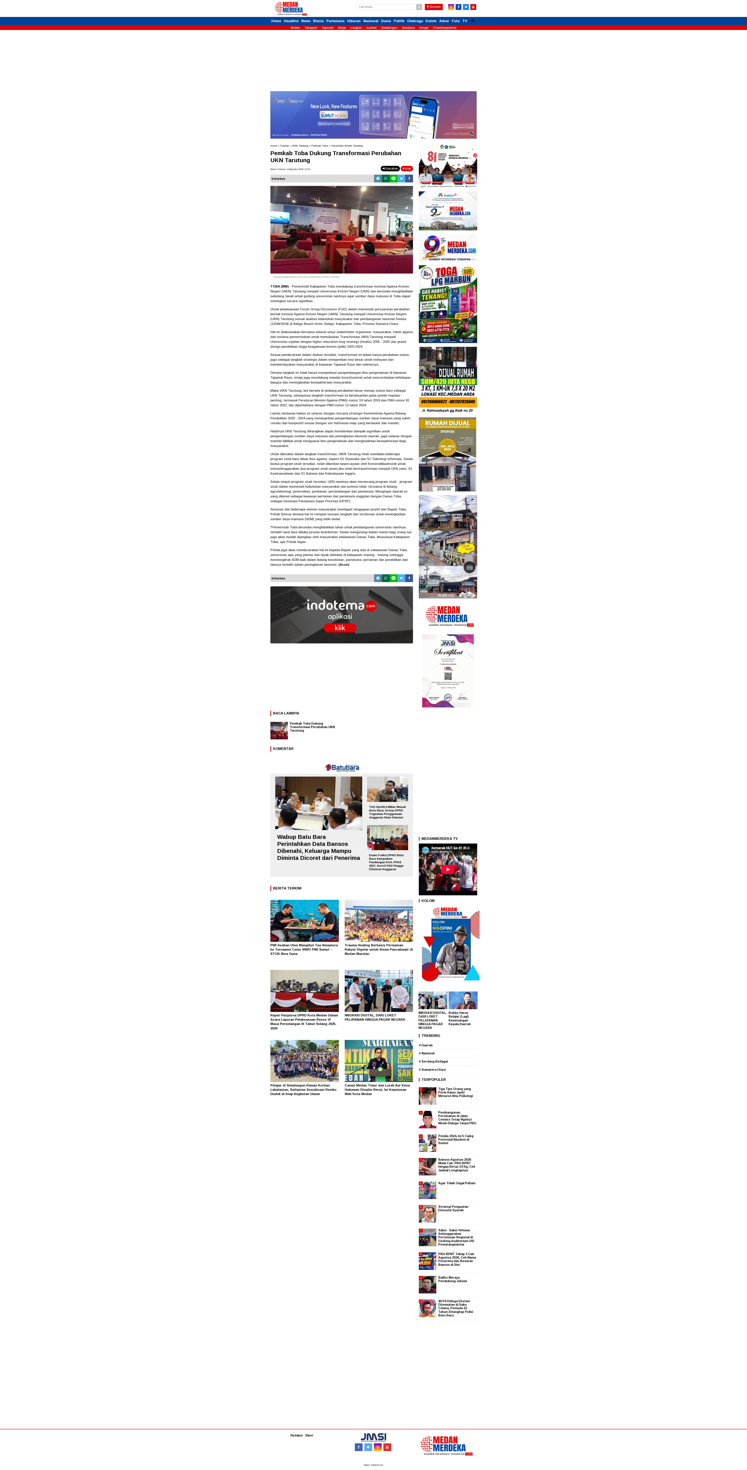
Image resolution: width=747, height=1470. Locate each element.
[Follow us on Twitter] (368, 1447)
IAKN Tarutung (300, 145)
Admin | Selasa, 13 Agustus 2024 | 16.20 (290, 169)
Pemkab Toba (319, 145)
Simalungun (389, 27)
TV (464, 21)
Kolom (431, 21)
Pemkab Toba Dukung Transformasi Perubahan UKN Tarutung (312, 727)
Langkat (356, 27)
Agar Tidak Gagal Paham (456, 1183)
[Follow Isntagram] (378, 1447)
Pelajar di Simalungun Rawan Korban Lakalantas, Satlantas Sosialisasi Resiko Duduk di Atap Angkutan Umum (303, 1090)
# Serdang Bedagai (433, 1061)
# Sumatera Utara (432, 1069)
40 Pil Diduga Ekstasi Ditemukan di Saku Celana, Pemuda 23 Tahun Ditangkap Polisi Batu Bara (455, 1308)
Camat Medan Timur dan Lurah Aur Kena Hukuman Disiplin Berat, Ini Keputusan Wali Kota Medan (377, 1090)
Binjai (342, 27)
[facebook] (458, 7)
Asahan (371, 27)
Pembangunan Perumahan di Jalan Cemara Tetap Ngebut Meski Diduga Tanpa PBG (457, 1118)
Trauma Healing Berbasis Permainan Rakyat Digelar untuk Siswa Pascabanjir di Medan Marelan (379, 949)
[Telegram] (378, 178)
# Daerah (426, 1045)
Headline (291, 21)
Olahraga (415, 21)
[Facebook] (409, 178)
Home (276, 21)
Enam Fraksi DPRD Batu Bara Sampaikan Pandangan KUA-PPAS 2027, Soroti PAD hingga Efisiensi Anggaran (386, 862)
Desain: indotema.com (373, 1465)
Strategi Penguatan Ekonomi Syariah (453, 1208)
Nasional (370, 21)
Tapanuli (327, 27)
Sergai (423, 27)
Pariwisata (335, 21)
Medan (295, 27)
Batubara (408, 27)
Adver (444, 21)
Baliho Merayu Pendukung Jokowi (452, 1279)
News (305, 21)
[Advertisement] (373, 64)
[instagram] (451, 7)
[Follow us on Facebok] (359, 1447)
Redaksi (296, 1435)
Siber (309, 1435)
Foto (456, 21)
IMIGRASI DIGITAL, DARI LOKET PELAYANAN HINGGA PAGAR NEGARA (432, 1020)
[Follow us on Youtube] (387, 1447)
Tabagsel (310, 27)
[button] (473, 19)
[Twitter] (401, 178)
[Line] (393, 178)
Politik (399, 21)
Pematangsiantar (445, 27)
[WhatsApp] (386, 178)
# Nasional (426, 1053)
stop (407, 168)
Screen (435, 7)
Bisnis (318, 21)
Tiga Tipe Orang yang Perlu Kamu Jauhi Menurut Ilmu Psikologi (455, 1092)
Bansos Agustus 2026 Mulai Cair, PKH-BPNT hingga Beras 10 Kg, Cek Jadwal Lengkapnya (456, 1165)
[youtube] (473, 7)
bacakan (392, 168)
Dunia (386, 21)
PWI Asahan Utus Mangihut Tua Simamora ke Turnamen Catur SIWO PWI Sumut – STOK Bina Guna (304, 949)
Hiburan (354, 21)
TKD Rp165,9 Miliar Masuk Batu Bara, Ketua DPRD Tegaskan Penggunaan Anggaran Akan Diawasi (387, 812)
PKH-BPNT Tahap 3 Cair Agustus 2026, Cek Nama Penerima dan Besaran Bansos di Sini (457, 1259)
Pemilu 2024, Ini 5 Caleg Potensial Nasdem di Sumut (455, 1139)
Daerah (284, 145)
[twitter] (466, 7)
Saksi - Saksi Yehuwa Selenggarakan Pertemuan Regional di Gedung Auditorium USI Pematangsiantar (456, 1237)
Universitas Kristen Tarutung (347, 145)
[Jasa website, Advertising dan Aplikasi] (341, 646)
